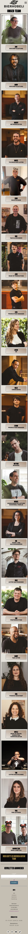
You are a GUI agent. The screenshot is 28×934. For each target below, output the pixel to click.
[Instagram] (12, 932)
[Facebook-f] (8, 932)
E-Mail (14, 874)
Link (14, 880)
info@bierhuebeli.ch (14, 911)
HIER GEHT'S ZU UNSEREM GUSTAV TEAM (14, 857)
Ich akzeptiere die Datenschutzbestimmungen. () (14, 879)
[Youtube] (16, 932)
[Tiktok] (20, 932)
